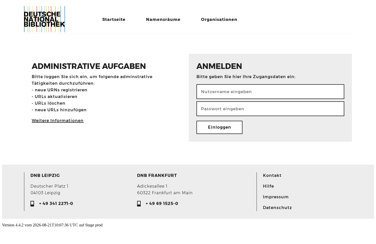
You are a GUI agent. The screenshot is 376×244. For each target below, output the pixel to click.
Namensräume (163, 19)
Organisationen (219, 19)
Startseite (114, 19)
